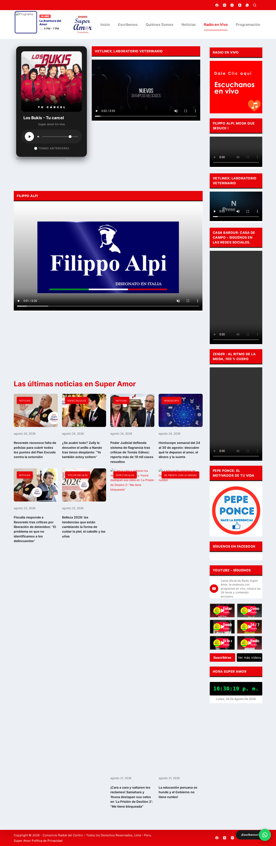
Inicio (105, 24)
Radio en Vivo (216, 24)
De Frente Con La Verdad (180, 475)
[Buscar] (254, 5)
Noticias (188, 24)
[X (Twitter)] (225, 5)
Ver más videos (249, 657)
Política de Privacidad (47, 841)
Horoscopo (171, 400)
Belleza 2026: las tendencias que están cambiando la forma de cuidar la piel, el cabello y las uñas (83, 526)
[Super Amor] (82, 24)
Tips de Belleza (77, 475)
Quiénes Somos (159, 24)
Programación (248, 24)
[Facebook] (217, 5)
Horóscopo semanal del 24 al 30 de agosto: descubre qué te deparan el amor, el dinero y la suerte (179, 450)
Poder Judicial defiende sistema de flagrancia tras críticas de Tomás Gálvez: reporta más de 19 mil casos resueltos (131, 452)
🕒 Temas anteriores (51, 148)
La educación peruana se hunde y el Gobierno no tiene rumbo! (178, 792)
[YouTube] (240, 5)
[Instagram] (232, 5)
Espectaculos (76, 400)
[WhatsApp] (247, 5)
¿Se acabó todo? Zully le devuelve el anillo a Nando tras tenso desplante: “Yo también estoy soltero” (82, 450)
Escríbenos (128, 24)
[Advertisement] (146, 155)
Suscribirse (222, 657)
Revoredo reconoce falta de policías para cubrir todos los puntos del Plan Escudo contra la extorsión (35, 450)
